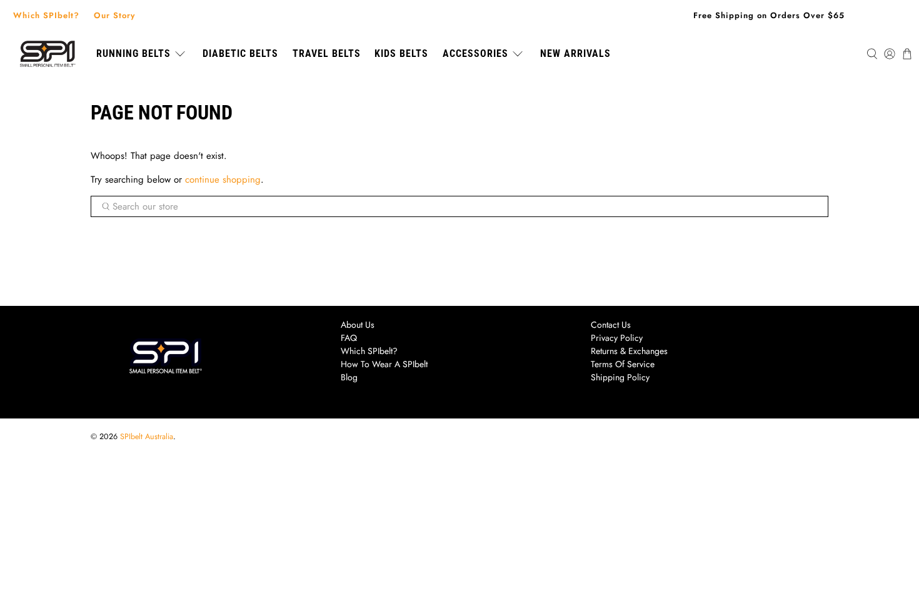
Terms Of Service (623, 364)
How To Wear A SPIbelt (384, 364)
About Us (357, 324)
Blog (349, 377)
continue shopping (223, 179)
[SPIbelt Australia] (47, 54)
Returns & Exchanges (629, 351)
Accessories (475, 53)
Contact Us (611, 324)
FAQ (349, 338)
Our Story (114, 15)
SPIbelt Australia (146, 436)
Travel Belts (327, 53)
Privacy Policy (617, 338)
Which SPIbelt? (46, 15)
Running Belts (133, 53)
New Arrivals (575, 53)
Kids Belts (401, 53)
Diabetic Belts (240, 53)
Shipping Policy (620, 377)
